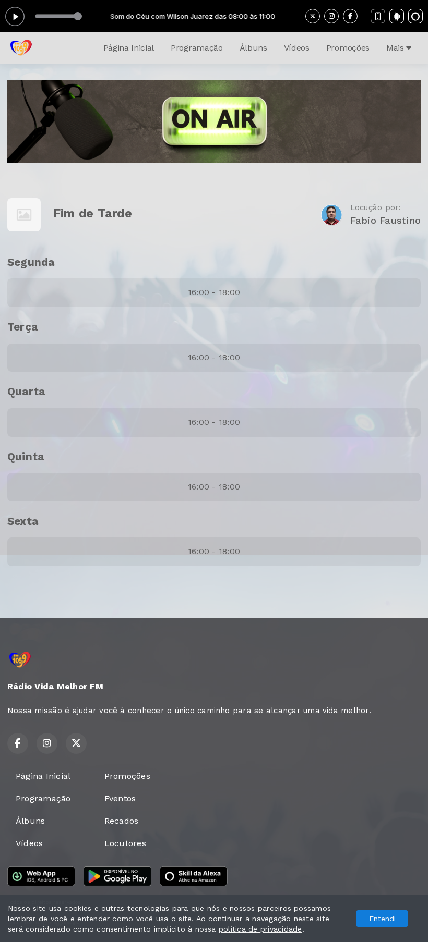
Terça (22, 327)
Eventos (120, 798)
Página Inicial (128, 48)
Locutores (125, 843)
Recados (121, 821)
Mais (396, 48)
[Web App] (378, 16)
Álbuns (253, 48)
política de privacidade (260, 929)
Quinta (25, 456)
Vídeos (297, 48)
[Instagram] (331, 16)
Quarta (26, 391)
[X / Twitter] (312, 16)
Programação (196, 48)
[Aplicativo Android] (396, 16)
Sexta (22, 521)
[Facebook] (350, 16)
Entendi (382, 918)
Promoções (348, 48)
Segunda (31, 262)
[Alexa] (415, 16)
